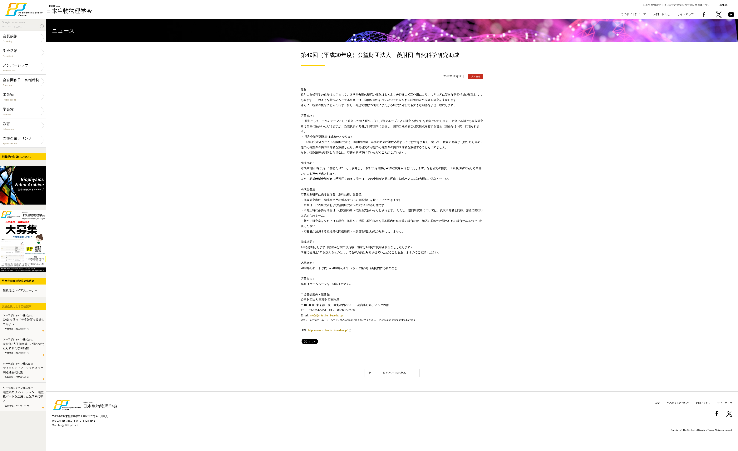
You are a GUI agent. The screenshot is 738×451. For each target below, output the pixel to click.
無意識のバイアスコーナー (20, 290)
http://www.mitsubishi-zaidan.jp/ (327, 330)
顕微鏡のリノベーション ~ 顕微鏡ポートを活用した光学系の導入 (23, 396)
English (723, 4)
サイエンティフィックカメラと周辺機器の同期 (23, 370)
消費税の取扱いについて (17, 156)
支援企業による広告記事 (17, 306)
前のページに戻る (394, 372)
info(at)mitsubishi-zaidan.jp (326, 315)
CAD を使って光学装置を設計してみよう (23, 322)
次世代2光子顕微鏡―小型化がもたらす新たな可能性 (24, 346)
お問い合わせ (661, 14)
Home (657, 403)
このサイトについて (633, 14)
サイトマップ (685, 14)
